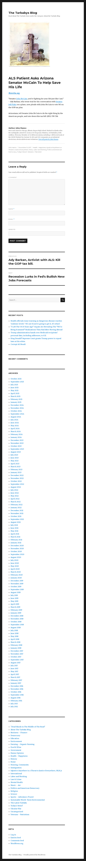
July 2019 (14, 595)
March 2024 (16, 431)
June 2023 (15, 458)
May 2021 (14, 531)
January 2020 (16, 578)
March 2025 (15, 396)
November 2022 (17, 478)
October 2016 (16, 692)
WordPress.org (17, 843)
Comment (12, 177)
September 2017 (17, 660)
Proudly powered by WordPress (34, 855)
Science (14, 794)
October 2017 (16, 657)
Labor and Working (40, 150)
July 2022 (14, 490)
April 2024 (15, 428)
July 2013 (14, 704)
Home (13, 762)
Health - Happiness (39, 147)
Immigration (16, 768)
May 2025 (14, 390)
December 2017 (17, 651)
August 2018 (16, 627)
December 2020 (17, 546)
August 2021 (16, 522)
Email (11, 219)
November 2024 (17, 408)
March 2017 (15, 677)
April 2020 (15, 569)
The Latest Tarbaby (19, 803)
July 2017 (14, 666)
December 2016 (17, 686)
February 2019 (16, 610)
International (16, 773)
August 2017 (15, 663)
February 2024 (17, 434)
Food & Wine (16, 747)
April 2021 (15, 534)
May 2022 (15, 496)
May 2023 (14, 461)
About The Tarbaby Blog (21, 730)
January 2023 (16, 472)
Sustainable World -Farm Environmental (28, 800)
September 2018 (17, 625)
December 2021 (17, 510)
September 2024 (17, 414)
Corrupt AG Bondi (18, 344)
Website (11, 229)
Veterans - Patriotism (35, 152)
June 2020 (15, 563)
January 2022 (16, 507)
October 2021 (16, 516)
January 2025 (16, 402)
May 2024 (15, 426)
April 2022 (15, 499)
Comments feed (17, 840)
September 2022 (17, 484)
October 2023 (16, 446)
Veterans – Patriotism (20, 814)
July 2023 (14, 455)
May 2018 (14, 636)
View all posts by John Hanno (48, 139)
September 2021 (17, 519)
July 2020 (14, 560)
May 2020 (15, 566)
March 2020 (16, 572)
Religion (14, 791)
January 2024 (16, 437)
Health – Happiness (19, 756)
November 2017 (17, 654)
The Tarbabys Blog (22, 13)
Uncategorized (17, 812)
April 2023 (15, 464)
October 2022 (16, 481)
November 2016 (17, 689)
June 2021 (14, 528)
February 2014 (16, 701)
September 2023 (17, 449)
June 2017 (14, 668)
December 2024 (17, 405)
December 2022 (17, 475)
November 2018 (17, 619)
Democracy (15, 735)
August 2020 (16, 557)
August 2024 (16, 417)
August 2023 (16, 452)
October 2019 (16, 586)
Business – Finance (19, 733)
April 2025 (15, 393)
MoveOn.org (14, 93)
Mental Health (17, 782)
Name (11, 209)
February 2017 (16, 680)
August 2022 (16, 487)
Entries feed (16, 838)
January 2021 (16, 543)
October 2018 (16, 622)
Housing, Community (20, 765)
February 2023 (16, 469)
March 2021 (15, 537)
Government (16, 750)
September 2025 (17, 382)
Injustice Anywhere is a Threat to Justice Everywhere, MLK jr (36, 771)
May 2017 (14, 671)
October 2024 (16, 411)
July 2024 (14, 420)
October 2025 (16, 379)
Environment (16, 741)
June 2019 (14, 598)
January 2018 (16, 648)
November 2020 (17, 548)
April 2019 (15, 604)
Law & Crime (16, 779)
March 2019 (15, 607)
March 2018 (15, 642)
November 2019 (17, 584)
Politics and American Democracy (25, 788)
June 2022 (15, 493)
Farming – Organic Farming (22, 744)
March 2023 (15, 467)
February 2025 (16, 399)
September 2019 (17, 589)
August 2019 (16, 592)
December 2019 (17, 581)
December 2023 (17, 440)
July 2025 (14, 385)
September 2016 (17, 695)
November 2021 (17, 513)
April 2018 (15, 639)
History (14, 759)
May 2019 (14, 601)
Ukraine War (16, 809)
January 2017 (16, 683)
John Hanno (12, 147)
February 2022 (16, 505)
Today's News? (22, 152)
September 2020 (17, 554)
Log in (13, 835)
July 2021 (14, 525)
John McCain (21, 99)
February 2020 (17, 575)
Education (15, 738)
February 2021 (16, 540)
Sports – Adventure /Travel (22, 797)
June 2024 (15, 423)
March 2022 (16, 502)
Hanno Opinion (17, 753)
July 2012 (14, 706)
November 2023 (17, 443)
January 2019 (16, 613)
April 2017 (15, 674)
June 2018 (14, 633)
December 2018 (17, 616)
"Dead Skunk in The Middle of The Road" (28, 727)
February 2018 (16, 645)
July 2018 (14, 630)
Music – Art (16, 785)
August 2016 (16, 698)
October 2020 (16, 551)
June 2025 (15, 387)
